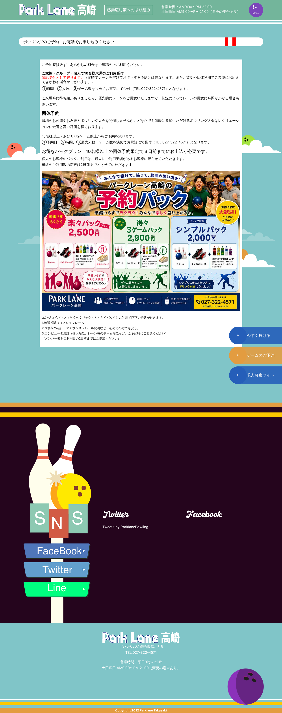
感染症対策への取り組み (128, 9)
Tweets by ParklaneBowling (125, 527)
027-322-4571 (145, 652)
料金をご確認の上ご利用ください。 (116, 64)
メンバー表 (52, 338)
